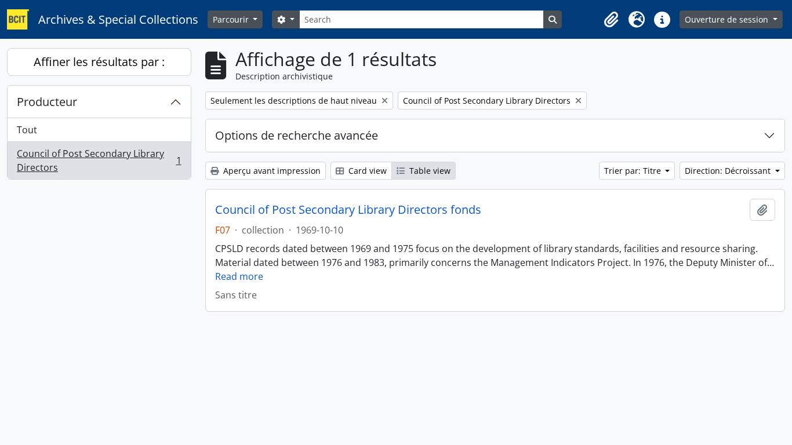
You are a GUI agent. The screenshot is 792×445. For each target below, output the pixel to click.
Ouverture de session (728, 19)
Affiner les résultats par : (99, 62)
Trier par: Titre (633, 170)
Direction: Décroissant (729, 170)
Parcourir (232, 19)
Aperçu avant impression (271, 170)
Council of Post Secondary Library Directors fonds (348, 210)
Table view (429, 170)
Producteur (47, 102)
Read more (239, 276)
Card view (366, 170)
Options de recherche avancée (296, 135)
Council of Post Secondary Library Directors (98, 160)
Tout (27, 129)
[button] (611, 19)
